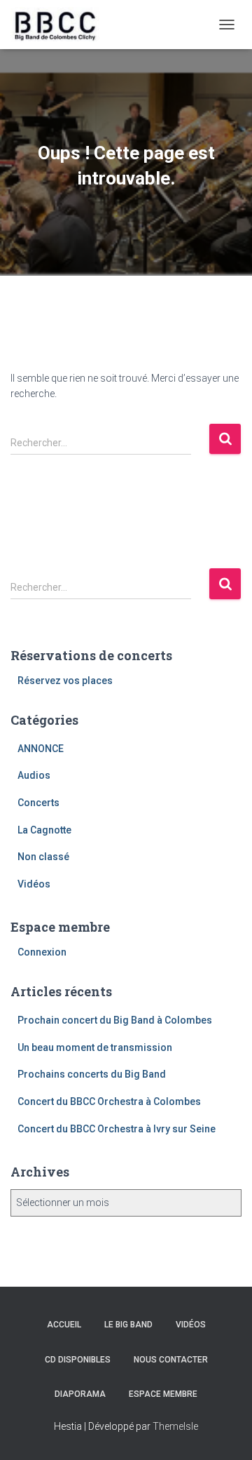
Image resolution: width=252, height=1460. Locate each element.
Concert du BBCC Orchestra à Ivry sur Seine (117, 1128)
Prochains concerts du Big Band (92, 1074)
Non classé (43, 856)
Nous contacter (171, 1360)
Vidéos (34, 884)
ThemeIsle (175, 1426)
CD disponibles (78, 1360)
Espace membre (163, 1394)
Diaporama (80, 1394)
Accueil (64, 1325)
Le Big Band (128, 1325)
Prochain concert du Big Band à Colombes (115, 1020)
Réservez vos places (65, 680)
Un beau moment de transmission (95, 1047)
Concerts (38, 802)
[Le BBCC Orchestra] (60, 24)
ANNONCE (41, 748)
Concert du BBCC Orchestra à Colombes (109, 1101)
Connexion (42, 952)
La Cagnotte (44, 830)
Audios (34, 775)
